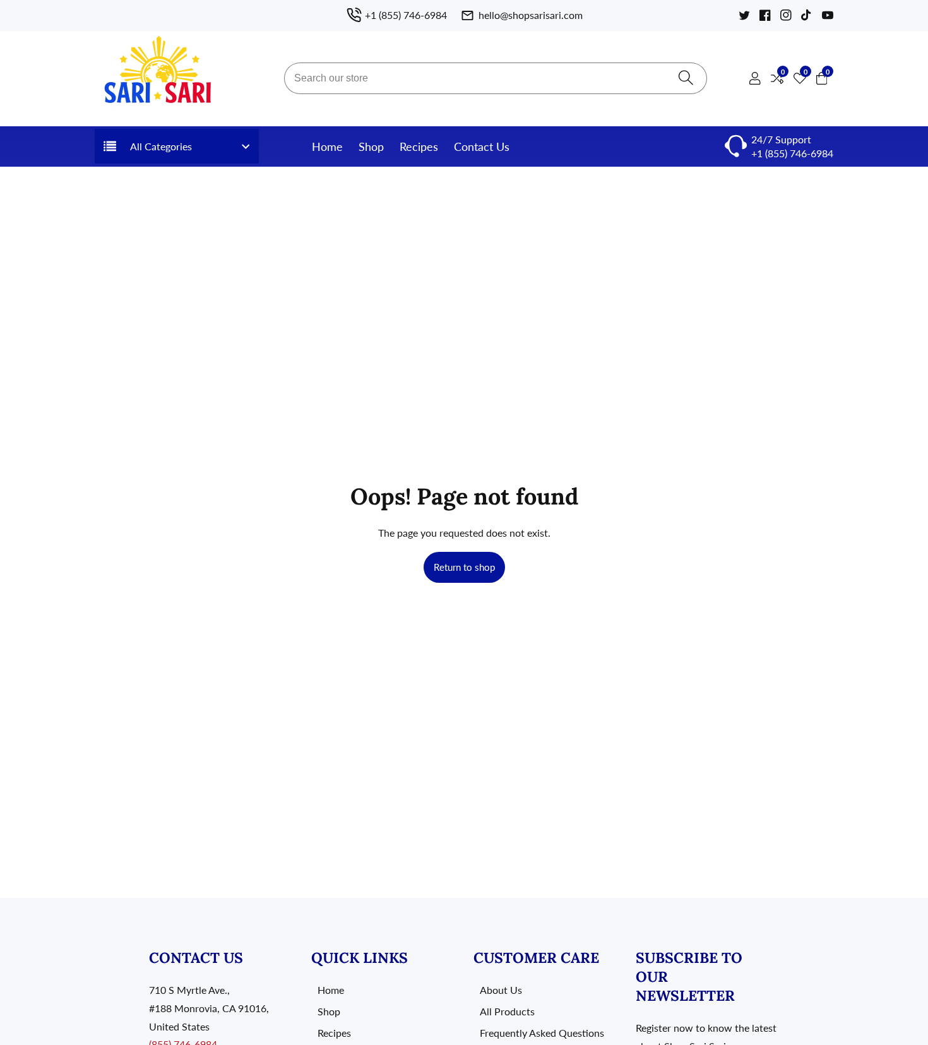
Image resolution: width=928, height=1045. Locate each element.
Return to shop (464, 567)
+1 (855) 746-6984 (792, 153)
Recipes (419, 146)
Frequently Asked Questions (542, 1033)
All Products (507, 1011)
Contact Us (481, 146)
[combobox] (495, 78)
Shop (371, 146)
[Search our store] (686, 78)
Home (327, 146)
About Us (501, 990)
